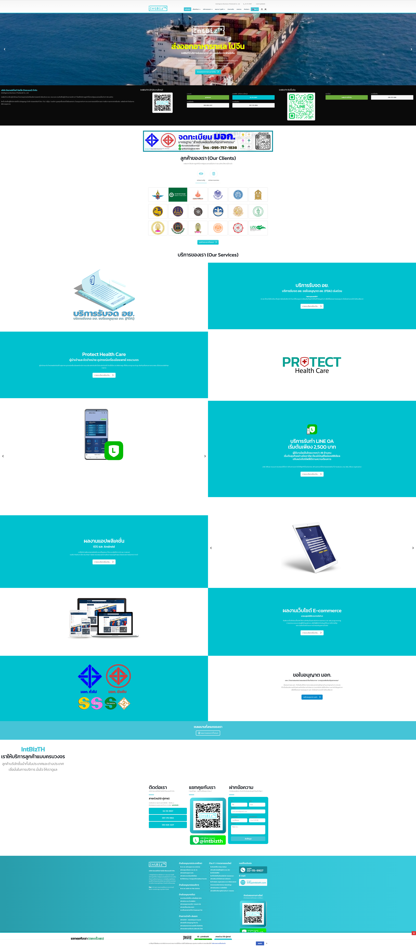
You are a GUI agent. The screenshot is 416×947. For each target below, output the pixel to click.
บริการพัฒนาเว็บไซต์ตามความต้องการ (220, 879)
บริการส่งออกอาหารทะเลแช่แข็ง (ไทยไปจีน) (191, 926)
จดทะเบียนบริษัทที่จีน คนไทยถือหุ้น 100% (191, 898)
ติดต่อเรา (246, 9)
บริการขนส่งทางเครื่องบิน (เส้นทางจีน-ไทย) (191, 929)
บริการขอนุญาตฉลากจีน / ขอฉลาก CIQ (190, 904)
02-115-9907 (248, 4)
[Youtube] (265, 9)
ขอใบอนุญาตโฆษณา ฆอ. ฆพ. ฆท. (188, 870)
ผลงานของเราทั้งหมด (209, 733)
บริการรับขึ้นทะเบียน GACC (187, 907)
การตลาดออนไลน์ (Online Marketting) (220, 885)
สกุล (250, 801)
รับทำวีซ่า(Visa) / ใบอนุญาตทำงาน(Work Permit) (193, 879)
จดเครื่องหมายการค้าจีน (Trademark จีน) (191, 910)
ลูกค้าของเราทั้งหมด (206, 242)
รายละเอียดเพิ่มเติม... (215, 41)
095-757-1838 (392, 97)
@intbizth (208, 97)
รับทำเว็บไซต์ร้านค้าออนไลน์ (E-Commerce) (222, 876)
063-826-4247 (208, 105)
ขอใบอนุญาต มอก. (310, 697)
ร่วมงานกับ (231, 9)
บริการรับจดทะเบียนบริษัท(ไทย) (188, 876)
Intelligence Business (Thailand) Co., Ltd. (227, 4)
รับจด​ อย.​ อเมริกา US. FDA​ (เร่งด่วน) (190, 889)
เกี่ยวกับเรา (196, 9)
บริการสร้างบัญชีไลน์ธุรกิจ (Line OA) (220, 870)
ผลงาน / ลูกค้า (219, 9)
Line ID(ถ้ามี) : (253, 817)
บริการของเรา (207, 9)
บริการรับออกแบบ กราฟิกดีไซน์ (218, 888)
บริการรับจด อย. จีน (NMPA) (187, 901)
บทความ (239, 9)
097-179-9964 (253, 105)
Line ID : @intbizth (260, 4)
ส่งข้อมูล (248, 838)
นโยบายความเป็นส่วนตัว (219, 943)
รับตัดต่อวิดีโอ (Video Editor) (218, 867)
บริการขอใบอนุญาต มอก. (186, 873)
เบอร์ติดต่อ (234, 817)
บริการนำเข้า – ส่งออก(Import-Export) (190, 920)
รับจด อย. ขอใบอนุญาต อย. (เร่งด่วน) (190, 867)
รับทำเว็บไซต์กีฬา (214, 873)
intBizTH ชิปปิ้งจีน (347, 97)
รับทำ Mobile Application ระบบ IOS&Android (223, 882)
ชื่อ (232, 801)
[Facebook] (262, 9)
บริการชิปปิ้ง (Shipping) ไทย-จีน (189, 923)
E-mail (233, 808)
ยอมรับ (260, 943)
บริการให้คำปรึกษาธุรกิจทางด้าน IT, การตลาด (222, 891)
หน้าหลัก (187, 9)
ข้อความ (233, 823)
